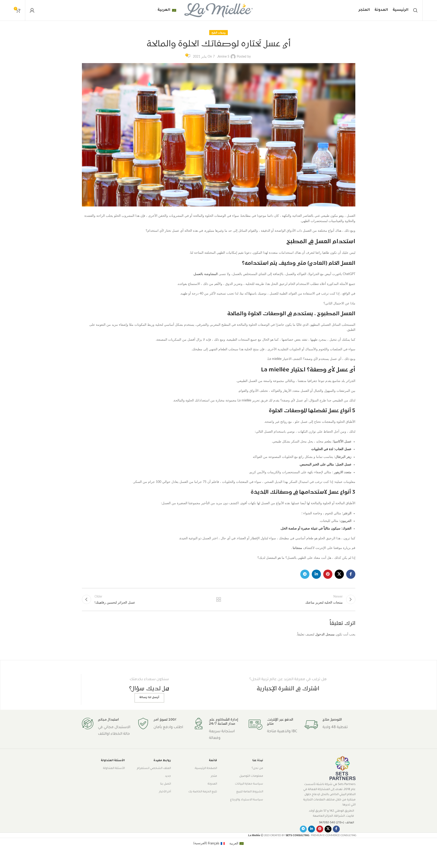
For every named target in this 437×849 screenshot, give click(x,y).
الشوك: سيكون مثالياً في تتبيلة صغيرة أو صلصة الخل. (315, 528)
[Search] (415, 10)
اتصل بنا (165, 784)
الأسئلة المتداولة (113, 760)
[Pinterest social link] (327, 574)
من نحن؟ (257, 768)
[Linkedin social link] (316, 574)
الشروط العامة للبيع (249, 791)
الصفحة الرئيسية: (205, 768)
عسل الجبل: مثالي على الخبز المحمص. (325, 464)
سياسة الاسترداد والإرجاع (246, 800)
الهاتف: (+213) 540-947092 (336, 822)
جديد (168, 776)
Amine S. (223, 56)
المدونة (212, 784)
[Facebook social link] (350, 574)
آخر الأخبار (165, 791)
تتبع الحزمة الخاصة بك (202, 791)
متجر (214, 776)
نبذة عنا (257, 760)
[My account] (32, 10)
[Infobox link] (329, 725)
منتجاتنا (297, 548)
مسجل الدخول (325, 634)
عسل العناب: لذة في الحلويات (331, 449)
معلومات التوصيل (251, 776)
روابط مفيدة (162, 760)
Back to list (218, 599)
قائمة (213, 760)
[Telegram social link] (304, 574)
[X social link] (339, 574)
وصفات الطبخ (218, 32)
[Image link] (342, 768)
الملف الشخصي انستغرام (154, 768)
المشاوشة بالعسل (206, 274)
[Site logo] (218, 10)
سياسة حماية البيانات (249, 784)
